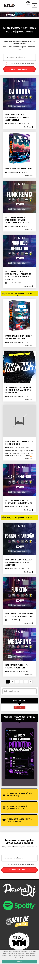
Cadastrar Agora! (18, 69)
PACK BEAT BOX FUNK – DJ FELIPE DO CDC (19, 443)
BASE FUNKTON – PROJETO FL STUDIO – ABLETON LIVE (19, 615)
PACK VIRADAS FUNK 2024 (18, 168)
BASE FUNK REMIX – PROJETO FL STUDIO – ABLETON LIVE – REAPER (17, 220)
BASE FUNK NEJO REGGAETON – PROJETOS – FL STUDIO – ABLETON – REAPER (19, 275)
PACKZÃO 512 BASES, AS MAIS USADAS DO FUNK (19, 820)
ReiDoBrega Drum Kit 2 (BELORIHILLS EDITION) (17, 807)
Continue (28, 127)
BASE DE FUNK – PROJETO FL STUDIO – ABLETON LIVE (18, 502)
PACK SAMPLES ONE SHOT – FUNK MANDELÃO (18, 337)
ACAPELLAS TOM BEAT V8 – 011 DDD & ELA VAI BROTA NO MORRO (19, 390)
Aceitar (19, 962)
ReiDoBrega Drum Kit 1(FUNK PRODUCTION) (19, 794)
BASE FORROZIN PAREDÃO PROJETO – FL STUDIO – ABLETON (18, 562)
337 (25, 681)
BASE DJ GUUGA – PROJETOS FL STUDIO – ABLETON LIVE (17, 117)
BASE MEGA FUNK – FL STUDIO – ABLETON (16, 666)
